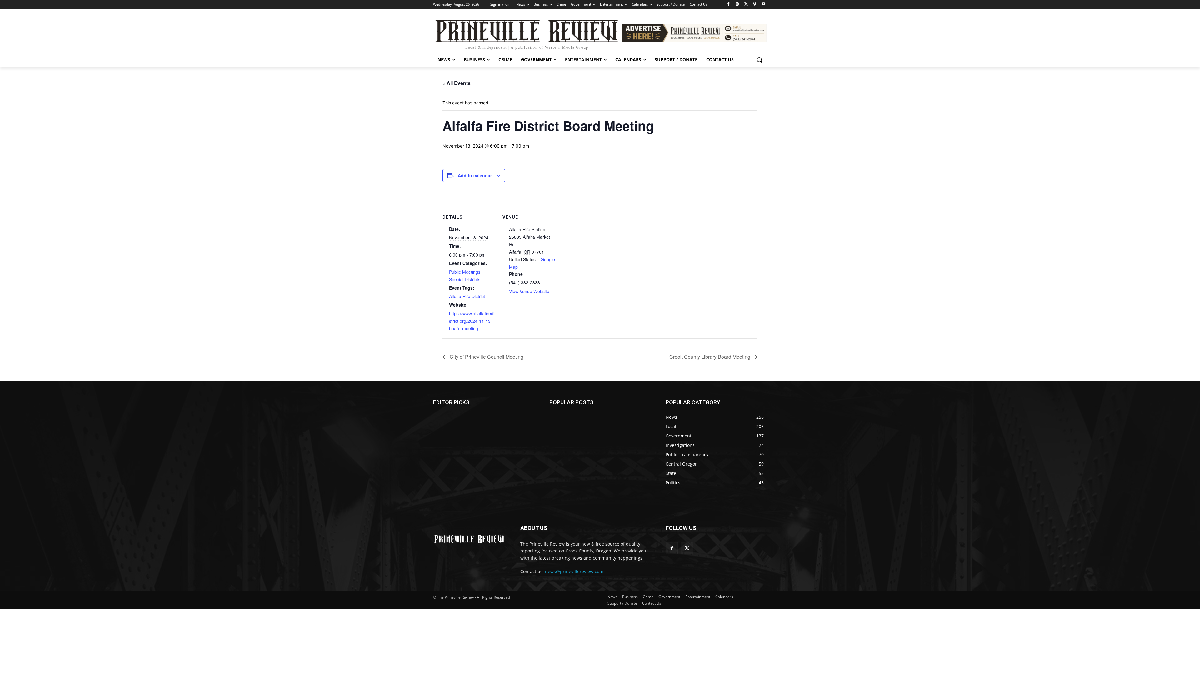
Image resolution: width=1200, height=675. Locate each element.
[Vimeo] (754, 4)
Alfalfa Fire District (467, 296)
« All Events (456, 83)
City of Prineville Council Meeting (485, 356)
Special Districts (464, 279)
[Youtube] (763, 4)
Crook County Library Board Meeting (710, 356)
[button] (759, 59)
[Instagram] (737, 4)
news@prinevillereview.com (574, 571)
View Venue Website (529, 291)
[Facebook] (728, 4)
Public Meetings (464, 272)
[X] (746, 4)
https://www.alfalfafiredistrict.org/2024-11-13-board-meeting (471, 321)
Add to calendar (475, 175)
